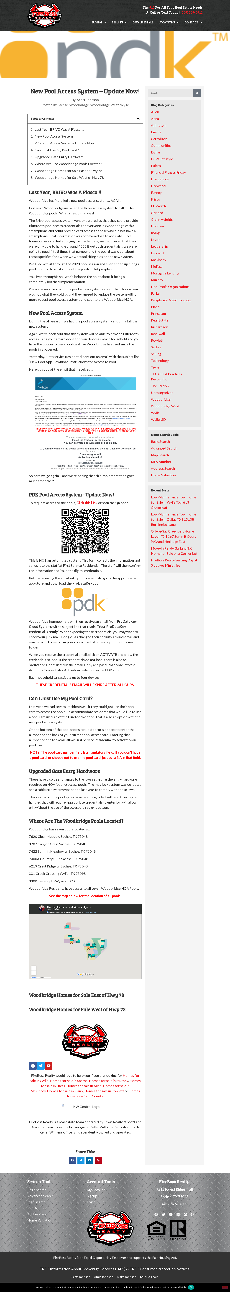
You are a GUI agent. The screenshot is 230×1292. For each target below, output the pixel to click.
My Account (96, 1190)
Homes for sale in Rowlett (104, 1091)
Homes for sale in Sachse (69, 1080)
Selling (117, 22)
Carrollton (159, 139)
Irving (155, 233)
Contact (191, 22)
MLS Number (161, 462)
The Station (160, 386)
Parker (156, 293)
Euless (156, 165)
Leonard (157, 253)
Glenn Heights (162, 219)
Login (91, 1202)
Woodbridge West (104, 105)
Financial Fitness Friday (168, 172)
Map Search (160, 455)
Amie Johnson (103, 1277)
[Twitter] (41, 1066)
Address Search (163, 468)
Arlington (158, 125)
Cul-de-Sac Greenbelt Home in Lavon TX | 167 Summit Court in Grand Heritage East (174, 536)
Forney (156, 192)
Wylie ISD (158, 419)
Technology (160, 360)
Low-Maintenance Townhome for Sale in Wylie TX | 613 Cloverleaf (173, 502)
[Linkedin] (178, 1214)
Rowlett (157, 340)
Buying (97, 22)
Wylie (124, 105)
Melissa (157, 266)
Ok (191, 1287)
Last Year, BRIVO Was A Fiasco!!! (59, 129)
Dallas (156, 152)
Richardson (159, 327)
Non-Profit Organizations (170, 286)
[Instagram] (192, 1214)
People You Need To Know (171, 300)
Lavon (155, 239)
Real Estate (159, 320)
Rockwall (158, 334)
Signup (92, 1196)
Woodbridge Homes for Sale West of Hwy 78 (69, 177)
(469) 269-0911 (174, 1204)
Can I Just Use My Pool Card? (57, 150)
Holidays (157, 226)
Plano (155, 307)
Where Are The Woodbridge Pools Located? (68, 164)
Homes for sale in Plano (65, 1091)
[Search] (197, 93)
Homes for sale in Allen (84, 1086)
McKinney (158, 260)
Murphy (157, 280)
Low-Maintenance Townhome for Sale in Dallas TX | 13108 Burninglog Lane (173, 519)
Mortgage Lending (165, 273)
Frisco (155, 199)
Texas (155, 367)
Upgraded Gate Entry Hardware (59, 157)
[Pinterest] (185, 1214)
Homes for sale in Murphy (108, 1080)
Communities (161, 145)
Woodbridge (79, 105)
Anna (155, 118)
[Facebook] (33, 1066)
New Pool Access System (54, 136)
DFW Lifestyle (143, 22)
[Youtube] (48, 1066)
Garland (157, 213)
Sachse (62, 105)
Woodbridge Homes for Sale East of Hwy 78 (68, 170)
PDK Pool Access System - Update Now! (65, 143)
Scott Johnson (81, 1277)
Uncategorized (162, 392)
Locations (167, 22)
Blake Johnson (126, 1277)
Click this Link (87, 503)
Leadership (159, 246)
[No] (225, 1287)
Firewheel (158, 186)
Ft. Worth (158, 206)
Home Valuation (163, 475)
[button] (138, 118)
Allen (155, 112)
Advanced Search (164, 448)
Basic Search (160, 441)
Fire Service (160, 179)
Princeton (158, 313)
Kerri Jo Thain (149, 1277)
